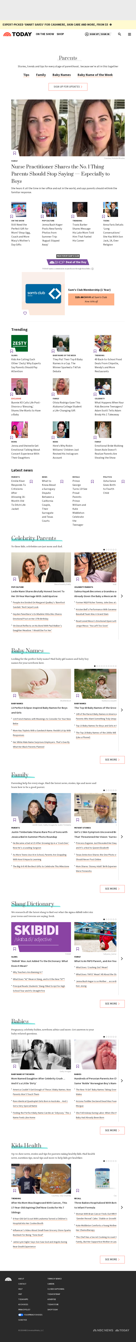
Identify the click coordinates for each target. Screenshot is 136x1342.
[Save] (14, 153)
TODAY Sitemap (53, 1294)
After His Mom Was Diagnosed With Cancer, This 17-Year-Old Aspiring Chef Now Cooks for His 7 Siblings (39, 1207)
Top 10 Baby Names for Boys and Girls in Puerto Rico (102, 725)
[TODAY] (41, 937)
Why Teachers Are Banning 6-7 (27, 972)
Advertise (51, 1299)
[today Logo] (8, 1279)
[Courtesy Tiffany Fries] (104, 808)
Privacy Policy (24, 1309)
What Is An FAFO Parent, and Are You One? (98, 961)
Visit (20, 1294)
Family (41, 75)
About (21, 1279)
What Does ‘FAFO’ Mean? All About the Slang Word (100, 974)
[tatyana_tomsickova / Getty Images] (104, 937)
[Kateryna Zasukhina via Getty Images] (104, 684)
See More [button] (111, 760)
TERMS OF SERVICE (54, 1279)
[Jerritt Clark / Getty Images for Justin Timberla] (41, 808)
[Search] (119, 34)
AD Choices (23, 1304)
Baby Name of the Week (95, 75)
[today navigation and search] (129, 34)
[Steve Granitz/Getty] (41, 567)
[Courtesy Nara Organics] (104, 1179)
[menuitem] (45, 34)
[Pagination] (104, 549)
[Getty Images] (41, 1054)
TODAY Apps (23, 1299)
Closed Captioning (55, 1289)
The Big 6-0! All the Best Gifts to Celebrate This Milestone (41, 866)
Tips (26, 75)
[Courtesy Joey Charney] (41, 1179)
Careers (50, 1284)
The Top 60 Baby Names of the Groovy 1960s (100, 708)
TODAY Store (53, 1304)
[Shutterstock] (41, 684)
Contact (22, 1284)
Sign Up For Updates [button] (67, 87)
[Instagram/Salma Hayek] (104, 567)
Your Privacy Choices (33, 1315)
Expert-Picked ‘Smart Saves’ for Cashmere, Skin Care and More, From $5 (55, 25)
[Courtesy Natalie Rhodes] (68, 127)
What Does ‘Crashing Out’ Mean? (92, 967)
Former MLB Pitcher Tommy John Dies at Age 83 (99, 602)
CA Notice (22, 1320)
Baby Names (61, 75)
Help (20, 1289)
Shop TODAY (52, 1309)
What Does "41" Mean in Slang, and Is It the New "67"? (39, 979)
